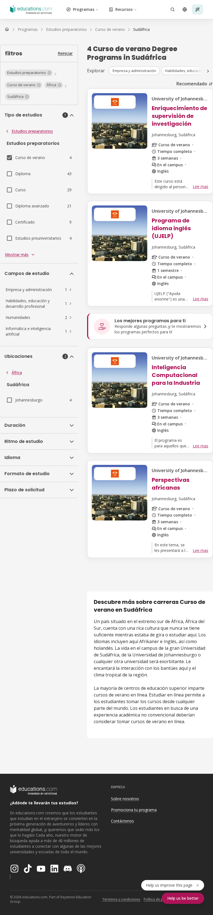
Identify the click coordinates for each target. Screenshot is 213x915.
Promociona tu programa (134, 809)
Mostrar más (17, 254)
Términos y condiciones (121, 899)
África (17, 372)
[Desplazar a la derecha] (208, 71)
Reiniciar (65, 53)
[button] (29, 73)
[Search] (173, 9)
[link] (141, 29)
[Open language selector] (185, 9)
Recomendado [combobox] (191, 84)
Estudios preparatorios (32, 131)
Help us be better (183, 898)
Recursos (124, 9)
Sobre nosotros (125, 798)
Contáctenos (122, 821)
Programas (83, 9)
